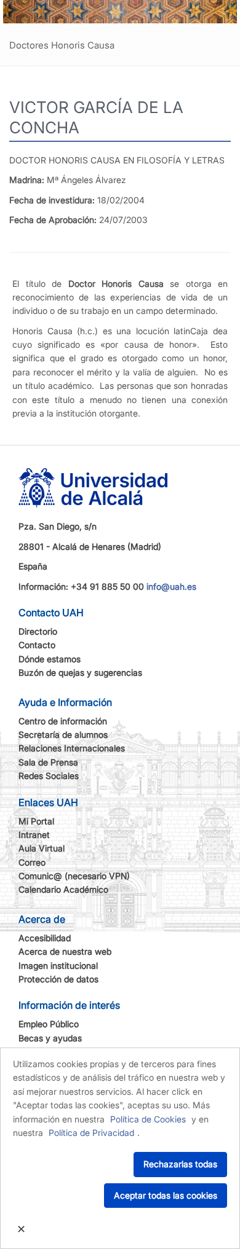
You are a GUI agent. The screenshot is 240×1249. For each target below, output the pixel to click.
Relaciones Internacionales (71, 748)
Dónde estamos (49, 659)
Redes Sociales (48, 775)
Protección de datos (58, 979)
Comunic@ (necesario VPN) (74, 876)
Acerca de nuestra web (64, 951)
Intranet (34, 834)
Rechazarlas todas (180, 1164)
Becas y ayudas (50, 1038)
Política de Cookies (148, 1119)
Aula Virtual (41, 848)
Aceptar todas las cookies (165, 1195)
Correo (32, 862)
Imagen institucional (58, 965)
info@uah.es (171, 586)
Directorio (37, 631)
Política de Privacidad (91, 1132)
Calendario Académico (63, 889)
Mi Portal (36, 821)
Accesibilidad (44, 938)
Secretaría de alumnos (63, 734)
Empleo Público (48, 1024)
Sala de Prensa (48, 762)
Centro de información (62, 721)
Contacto (36, 645)
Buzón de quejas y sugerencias (80, 672)
